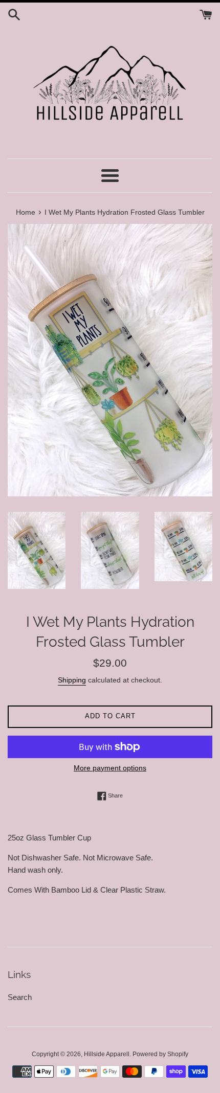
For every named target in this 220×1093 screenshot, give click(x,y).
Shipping (72, 680)
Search (20, 997)
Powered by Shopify (160, 1054)
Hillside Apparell (106, 1054)
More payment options (110, 768)
